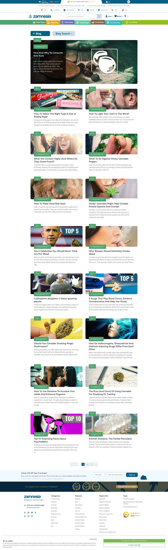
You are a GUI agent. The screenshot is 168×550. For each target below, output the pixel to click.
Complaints (102, 526)
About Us (77, 511)
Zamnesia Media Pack (81, 517)
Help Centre (102, 499)
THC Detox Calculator (129, 499)
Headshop (53, 502)
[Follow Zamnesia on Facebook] (25, 513)
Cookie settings (134, 545)
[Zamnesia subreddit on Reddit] (28, 516)
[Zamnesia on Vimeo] (32, 513)
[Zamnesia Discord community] (32, 516)
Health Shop (54, 508)
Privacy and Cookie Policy (106, 514)
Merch (52, 520)
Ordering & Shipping (104, 508)
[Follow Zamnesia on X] (35, 513)
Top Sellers (78, 508)
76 (87, 464)
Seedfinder (78, 499)
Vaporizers (54, 505)
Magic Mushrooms (56, 514)
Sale (52, 526)
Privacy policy (93, 539)
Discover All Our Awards (127, 487)
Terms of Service (57, 478)
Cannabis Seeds (55, 499)
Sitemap (77, 529)
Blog (76, 502)
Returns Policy (103, 517)
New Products (78, 505)
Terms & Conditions (104, 511)
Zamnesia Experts (79, 523)
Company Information (105, 502)
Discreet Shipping (79, 526)
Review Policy (102, 520)
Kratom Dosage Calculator (130, 507)
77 (91, 464)
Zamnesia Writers (79, 520)
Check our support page (33, 507)
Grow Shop (54, 517)
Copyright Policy (103, 529)
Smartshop (54, 511)
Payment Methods (104, 505)
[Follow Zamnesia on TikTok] (25, 516)
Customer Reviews (80, 514)
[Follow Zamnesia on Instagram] (28, 513)
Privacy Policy (48, 478)
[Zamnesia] (46, 16)
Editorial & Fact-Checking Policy (107, 532)
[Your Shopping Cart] (126, 16)
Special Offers (54, 523)
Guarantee (102, 523)
